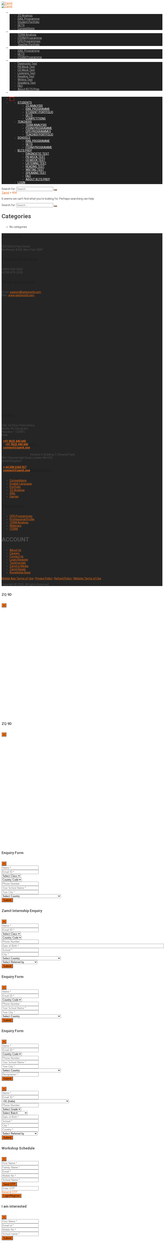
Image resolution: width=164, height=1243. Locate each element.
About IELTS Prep (28, 89)
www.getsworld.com (21, 295)
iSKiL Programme (29, 18)
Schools (15, 47)
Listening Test (26, 73)
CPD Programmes (29, 41)
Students (15, 12)
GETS (21, 25)
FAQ (20, 86)
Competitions (26, 28)
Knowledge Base (20, 572)
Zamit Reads (18, 569)
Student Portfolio (28, 22)
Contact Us (16, 556)
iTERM (14, 528)
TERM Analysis (27, 34)
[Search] (55, 189)
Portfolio (15, 486)
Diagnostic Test (27, 63)
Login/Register (19, 559)
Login (13, 92)
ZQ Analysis (25, 15)
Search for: (9, 188)
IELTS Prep (16, 60)
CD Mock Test (26, 70)
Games (14, 496)
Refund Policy (63, 578)
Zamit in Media (19, 566)
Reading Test (26, 76)
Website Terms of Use (87, 578)
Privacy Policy (43, 578)
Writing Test (25, 79)
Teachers (15, 31)
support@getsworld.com (25, 292)
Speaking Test (27, 82)
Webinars (15, 525)
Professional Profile (22, 519)
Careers (15, 553)
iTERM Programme (30, 38)
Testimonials (18, 562)
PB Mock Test (26, 66)
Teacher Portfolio (29, 44)
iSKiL (13, 493)
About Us (15, 550)
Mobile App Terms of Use (17, 578)
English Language (21, 483)
